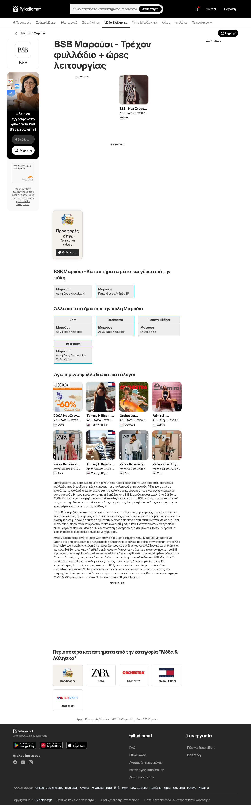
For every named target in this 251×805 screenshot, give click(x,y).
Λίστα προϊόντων (141, 777)
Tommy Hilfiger (118, 577)
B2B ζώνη (194, 755)
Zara (92, 577)
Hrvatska (98, 788)
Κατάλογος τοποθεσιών (146, 770)
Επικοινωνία (137, 755)
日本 (117, 788)
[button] (24, 745)
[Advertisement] (82, 106)
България (71, 788)
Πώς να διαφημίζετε (201, 748)
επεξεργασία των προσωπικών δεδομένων (25, 201)
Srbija (167, 788)
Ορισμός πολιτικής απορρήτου (76, 800)
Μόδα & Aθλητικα (65, 577)
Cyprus (85, 788)
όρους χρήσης (20, 194)
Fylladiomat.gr (43, 800)
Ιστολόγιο (181, 22)
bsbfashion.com (63, 545)
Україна (203, 788)
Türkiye (191, 788)
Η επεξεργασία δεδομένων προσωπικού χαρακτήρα (177, 800)
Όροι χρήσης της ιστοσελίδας (120, 800)
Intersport (134, 577)
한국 (125, 788)
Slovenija (179, 788)
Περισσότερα (200, 22)
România (155, 788)
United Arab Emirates (49, 788)
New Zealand (138, 788)
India (108, 788)
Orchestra (102, 577)
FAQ (132, 748)
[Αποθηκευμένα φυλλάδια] (197, 9)
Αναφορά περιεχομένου (146, 762)
